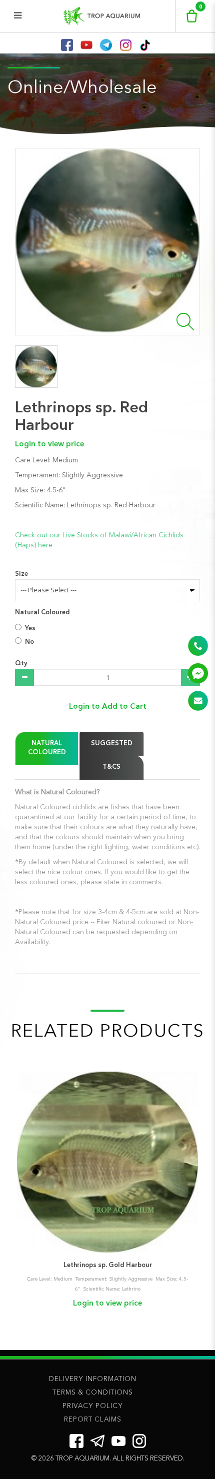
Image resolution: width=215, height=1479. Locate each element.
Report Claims (93, 1420)
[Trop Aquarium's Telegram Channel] (97, 1441)
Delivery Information (92, 1379)
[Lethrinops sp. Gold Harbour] (107, 1162)
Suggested (111, 743)
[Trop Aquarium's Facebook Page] (77, 1441)
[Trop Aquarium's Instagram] (139, 1441)
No (29, 642)
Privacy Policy (92, 1406)
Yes (30, 628)
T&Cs (111, 767)
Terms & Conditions (92, 1393)
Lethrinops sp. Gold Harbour (108, 1265)
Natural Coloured (42, 612)
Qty (21, 663)
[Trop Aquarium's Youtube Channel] (119, 1441)
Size (21, 574)
